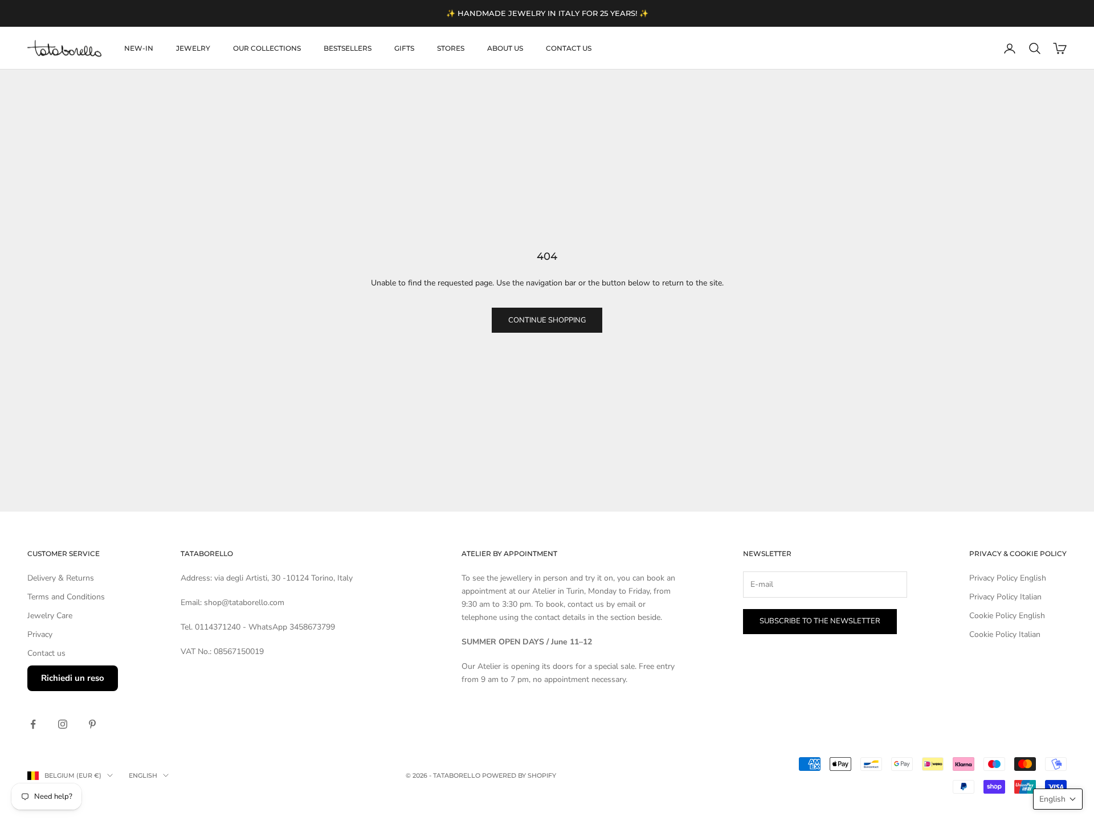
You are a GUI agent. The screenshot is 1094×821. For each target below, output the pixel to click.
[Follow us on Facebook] (33, 724)
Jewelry (193, 48)
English (143, 775)
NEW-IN (138, 48)
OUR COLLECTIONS (267, 48)
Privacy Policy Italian (1005, 596)
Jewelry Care (49, 615)
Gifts (404, 48)
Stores (450, 48)
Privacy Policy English (1007, 578)
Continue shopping (547, 320)
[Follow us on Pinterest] (92, 724)
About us (505, 48)
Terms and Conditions (66, 596)
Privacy (39, 634)
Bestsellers (348, 48)
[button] (1058, 799)
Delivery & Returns (60, 578)
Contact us (568, 48)
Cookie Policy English (1007, 615)
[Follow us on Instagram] (62, 724)
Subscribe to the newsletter (820, 621)
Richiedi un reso (72, 678)
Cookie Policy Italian (1004, 634)
